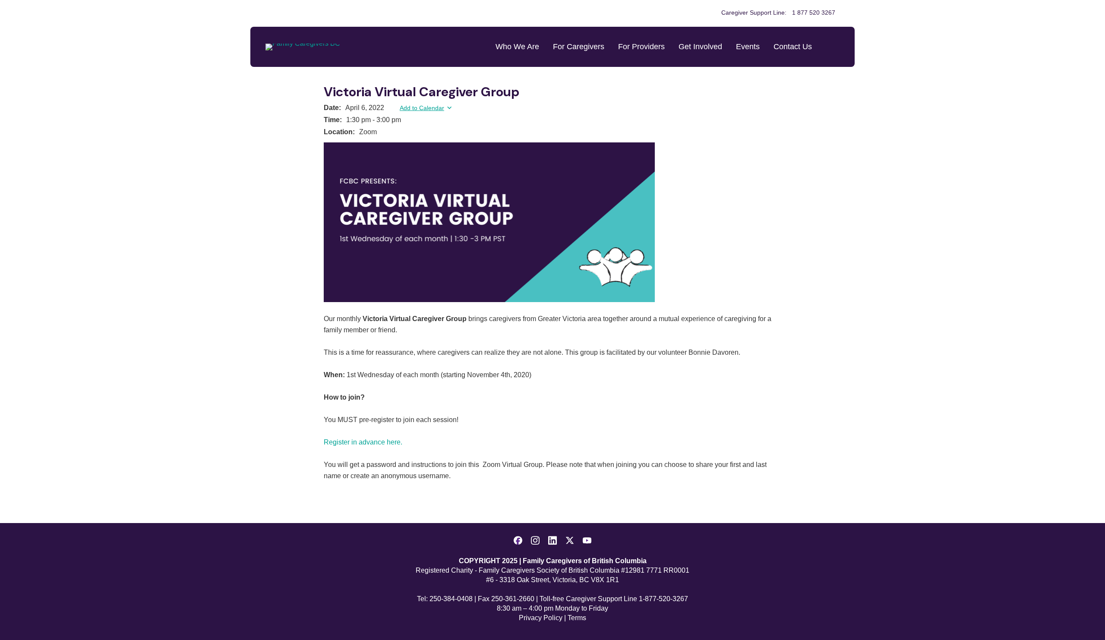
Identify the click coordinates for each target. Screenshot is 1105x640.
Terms (577, 617)
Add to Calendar (422, 107)
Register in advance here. (363, 442)
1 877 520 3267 (813, 12)
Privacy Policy (540, 617)
